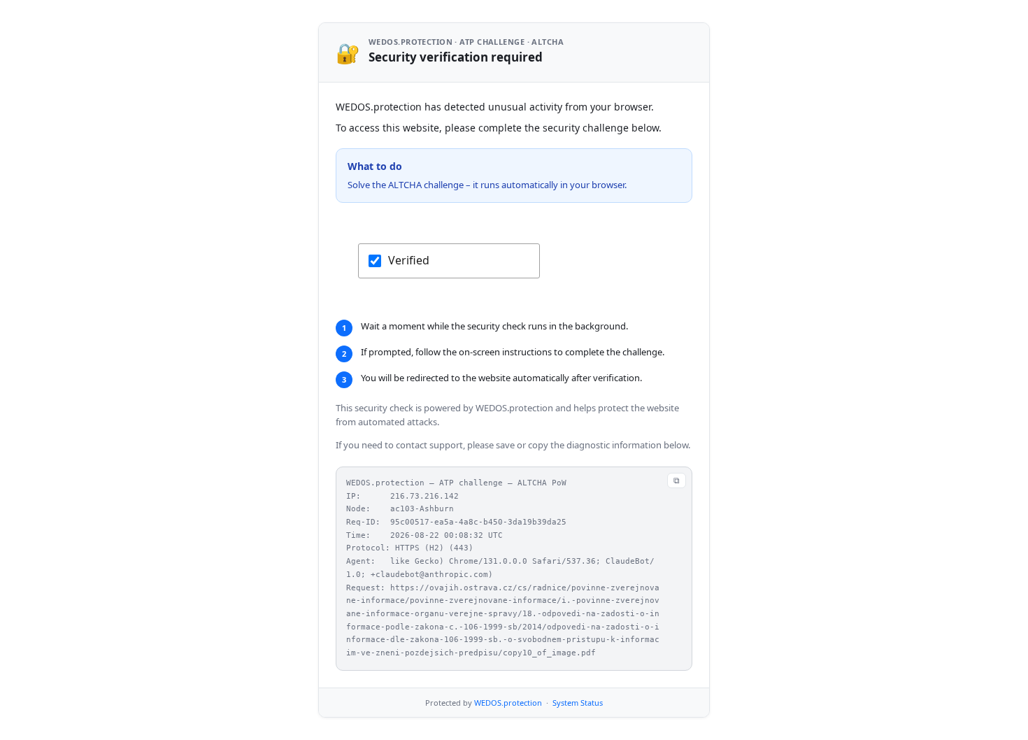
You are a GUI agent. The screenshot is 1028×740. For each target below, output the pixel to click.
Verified (408, 260)
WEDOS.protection (508, 702)
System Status (577, 702)
